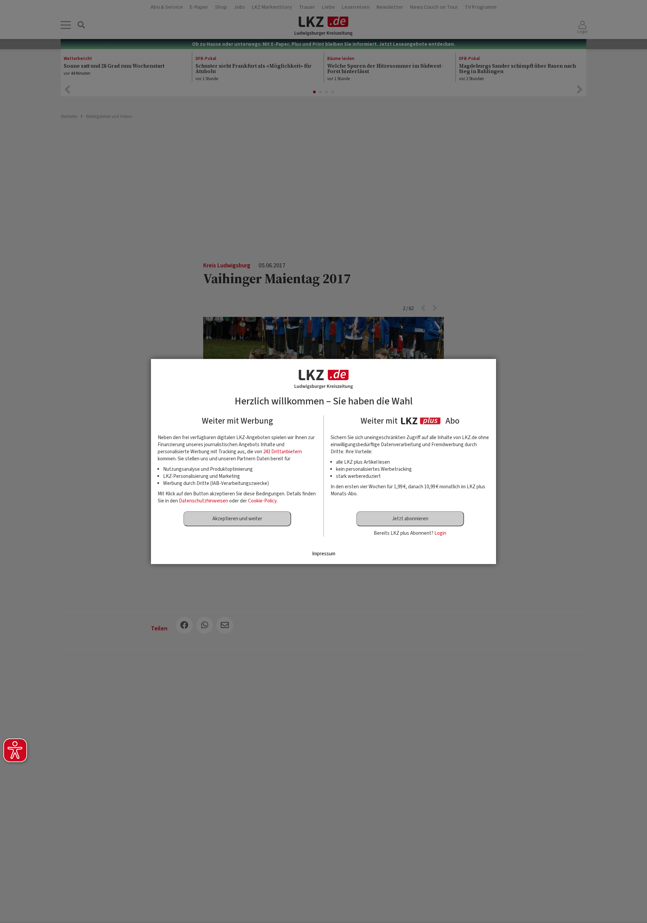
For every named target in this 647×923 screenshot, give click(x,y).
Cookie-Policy (262, 500)
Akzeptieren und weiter (237, 518)
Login (440, 533)
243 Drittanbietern (282, 451)
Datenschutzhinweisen (203, 500)
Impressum (323, 553)
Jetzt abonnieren (410, 518)
